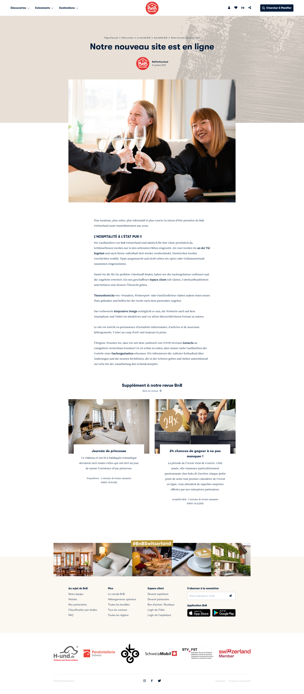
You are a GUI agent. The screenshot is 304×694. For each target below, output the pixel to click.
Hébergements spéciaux (122, 599)
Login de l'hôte (156, 609)
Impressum (221, 681)
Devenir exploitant (158, 594)
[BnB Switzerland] (152, 8)
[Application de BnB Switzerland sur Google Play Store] (224, 613)
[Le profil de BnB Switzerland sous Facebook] (152, 681)
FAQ (70, 615)
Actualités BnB (160, 38)
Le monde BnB (143, 38)
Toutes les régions (118, 615)
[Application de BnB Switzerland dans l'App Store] (198, 613)
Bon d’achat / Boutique (161, 604)
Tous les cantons (117, 609)
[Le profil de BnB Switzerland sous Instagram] (144, 681)
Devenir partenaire (158, 599)
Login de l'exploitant (159, 615)
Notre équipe (75, 594)
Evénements (43, 7)
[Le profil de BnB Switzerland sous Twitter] (159, 681)
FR (242, 7)
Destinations (67, 7)
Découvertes (19, 7)
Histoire (72, 599)
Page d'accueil (111, 38)
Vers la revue (150, 391)
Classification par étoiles (82, 609)
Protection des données (240, 681)
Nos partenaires (77, 604)
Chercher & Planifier (278, 7)
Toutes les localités (119, 604)
